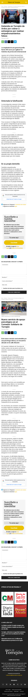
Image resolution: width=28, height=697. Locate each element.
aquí (16, 206)
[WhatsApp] (2, 41)
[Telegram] (15, 41)
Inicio (2, 6)
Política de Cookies (8, 691)
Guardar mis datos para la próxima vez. (13, 288)
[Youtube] (25, 684)
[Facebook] (5, 41)
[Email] (12, 41)
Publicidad (16, 691)
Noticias (5, 6)
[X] (9, 41)
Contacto (22, 691)
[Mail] (10, 684)
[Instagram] (6, 684)
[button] (2, 2)
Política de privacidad (16, 689)
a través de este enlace (20, 204)
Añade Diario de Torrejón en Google (14, 199)
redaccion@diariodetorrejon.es (14, 675)
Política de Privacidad (16, 248)
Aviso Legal (8, 689)
